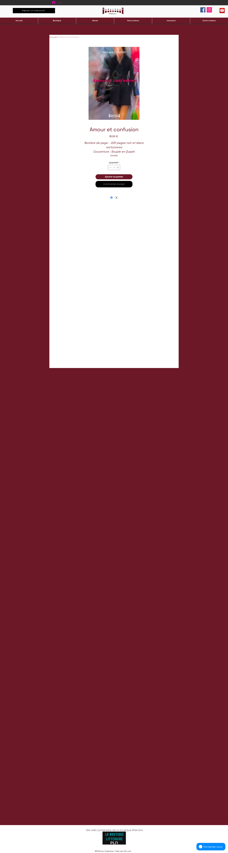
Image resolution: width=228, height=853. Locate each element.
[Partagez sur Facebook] (111, 197)
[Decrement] (110, 167)
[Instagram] (209, 9)
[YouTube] (222, 10)
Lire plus (114, 155)
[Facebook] (202, 9)
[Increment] (118, 167)
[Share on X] (116, 197)
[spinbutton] (114, 167)
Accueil (53, 37)
